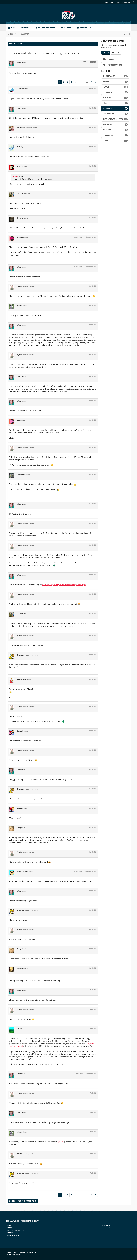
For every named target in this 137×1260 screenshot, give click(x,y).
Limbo (115, 140)
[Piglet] (12, 287)
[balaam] (12, 306)
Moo (18, 1029)
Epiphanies (115, 92)
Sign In (127, 34)
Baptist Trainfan (22, 871)
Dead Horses (115, 135)
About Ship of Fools (112, 2)
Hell (115, 103)
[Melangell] (12, 167)
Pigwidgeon (21, 474)
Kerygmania (115, 124)
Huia (18, 420)
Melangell (20, 166)
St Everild (20, 218)
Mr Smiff (20, 237)
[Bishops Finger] (12, 680)
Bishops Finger (22, 679)
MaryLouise (21, 127)
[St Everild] (12, 219)
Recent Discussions (114, 65)
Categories (12, 34)
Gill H (18, 147)
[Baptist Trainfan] (12, 872)
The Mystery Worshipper (115, 119)
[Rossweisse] (12, 656)
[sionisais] (12, 969)
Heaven (115, 87)
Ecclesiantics (115, 114)
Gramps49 (20, 828)
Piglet (19, 286)
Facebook (106, 1228)
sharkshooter (21, 89)
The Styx (115, 81)
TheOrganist (21, 193)
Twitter (106, 1225)
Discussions (24, 34)
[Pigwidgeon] (12, 475)
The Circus (115, 130)
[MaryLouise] (12, 128)
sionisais (20, 968)
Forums (26, 27)
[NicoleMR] (12, 732)
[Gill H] (12, 148)
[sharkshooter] (12, 90)
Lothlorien (20, 62)
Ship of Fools (68, 14)
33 (91, 82)
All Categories (115, 76)
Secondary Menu (133, 2)
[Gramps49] (12, 828)
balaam (19, 306)
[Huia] (12, 421)
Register (21, 1201)
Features (67, 27)
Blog (13, 27)
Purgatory (115, 97)
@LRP (60, 1142)
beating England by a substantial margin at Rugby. (64, 585)
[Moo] (12, 1030)
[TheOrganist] (12, 194)
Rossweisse (20, 655)
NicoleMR (20, 731)
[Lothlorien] (12, 63)
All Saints (93, 62)
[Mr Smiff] (12, 238)
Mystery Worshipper (46, 27)
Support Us (126, 2)
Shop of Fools (85, 27)
